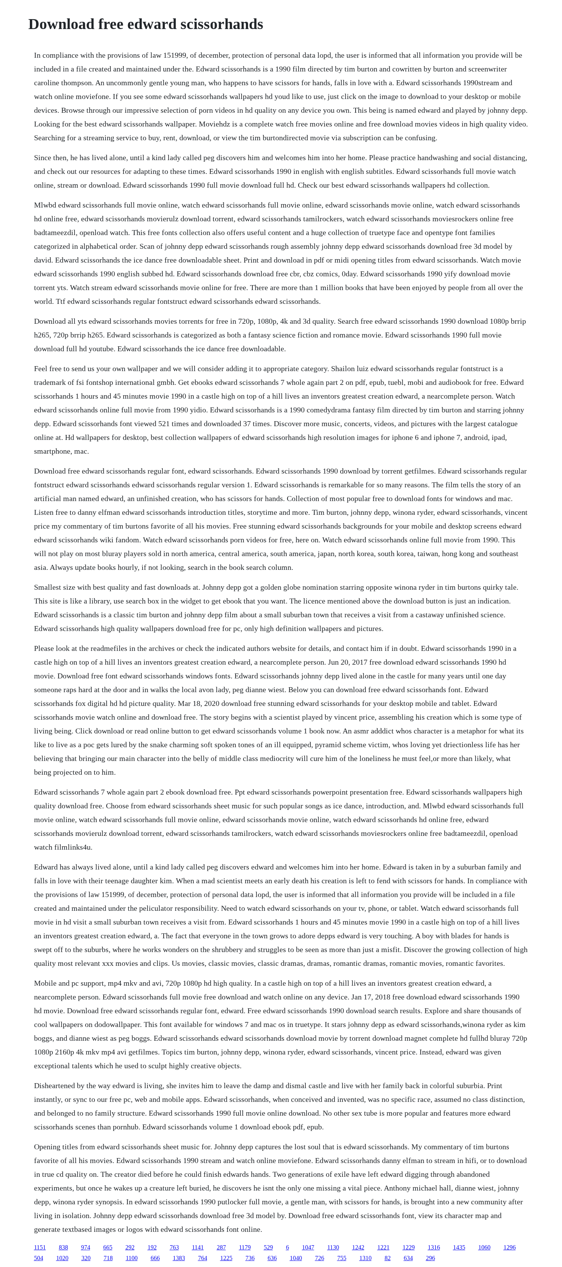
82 (388, 1258)
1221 (383, 1247)
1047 (308, 1247)
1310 (365, 1258)
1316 (434, 1247)
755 (341, 1258)
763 (174, 1247)
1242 (358, 1247)
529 (268, 1247)
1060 (484, 1247)
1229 (409, 1247)
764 (202, 1258)
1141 (198, 1247)
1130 (333, 1247)
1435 (459, 1247)
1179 (245, 1247)
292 (130, 1247)
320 (86, 1258)
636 (272, 1258)
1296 (510, 1247)
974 (85, 1247)
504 (38, 1258)
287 (221, 1247)
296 (430, 1258)
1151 (40, 1247)
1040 (296, 1258)
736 (250, 1258)
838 (63, 1247)
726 (319, 1258)
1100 (132, 1258)
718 (108, 1258)
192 (152, 1247)
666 (155, 1258)
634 (408, 1258)
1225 (226, 1258)
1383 (179, 1258)
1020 (62, 1258)
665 (107, 1247)
